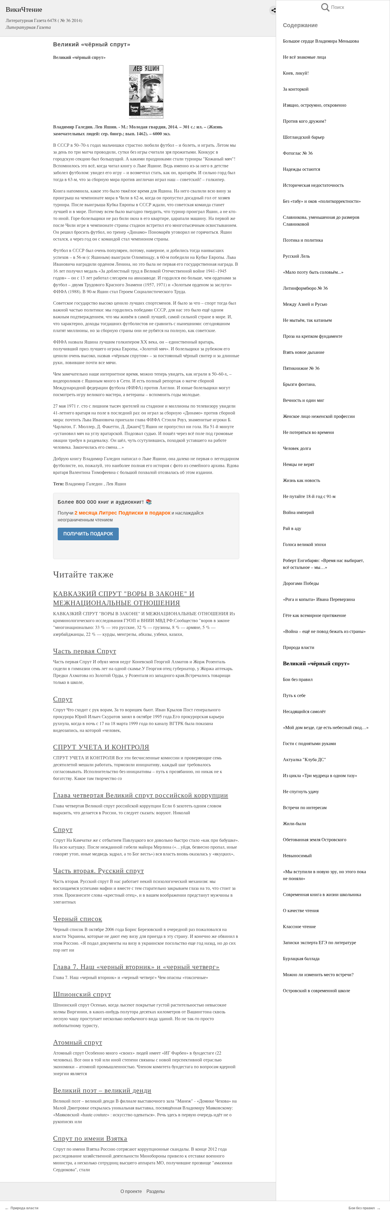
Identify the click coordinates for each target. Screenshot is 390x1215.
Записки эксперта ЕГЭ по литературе (319, 942)
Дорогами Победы (301, 583)
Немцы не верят (298, 464)
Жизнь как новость (301, 480)
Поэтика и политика (303, 240)
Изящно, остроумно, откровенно (314, 105)
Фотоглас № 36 (298, 153)
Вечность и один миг (303, 400)
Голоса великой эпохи (304, 544)
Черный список (77, 918)
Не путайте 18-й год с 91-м (309, 496)
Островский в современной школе (316, 990)
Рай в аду (292, 528)
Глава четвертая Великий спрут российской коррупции (140, 794)
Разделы (155, 1191)
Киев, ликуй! (296, 73)
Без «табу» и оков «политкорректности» (322, 201)
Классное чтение (299, 926)
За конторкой (296, 89)
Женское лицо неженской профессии (319, 416)
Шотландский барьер (303, 137)
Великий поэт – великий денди (102, 1090)
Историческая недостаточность (313, 185)
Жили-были (294, 823)
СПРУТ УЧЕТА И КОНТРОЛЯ (101, 746)
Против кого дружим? (304, 121)
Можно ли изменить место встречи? (318, 974)
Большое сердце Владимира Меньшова (321, 41)
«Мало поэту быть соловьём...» (313, 272)
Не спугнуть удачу (301, 791)
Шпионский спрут (82, 993)
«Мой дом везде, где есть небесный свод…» (326, 727)
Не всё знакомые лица (304, 57)
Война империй (298, 512)
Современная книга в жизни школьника (322, 894)
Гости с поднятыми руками (309, 743)
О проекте (131, 1191)
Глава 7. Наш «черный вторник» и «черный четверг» (136, 966)
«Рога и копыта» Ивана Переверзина (319, 599)
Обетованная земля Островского (314, 839)
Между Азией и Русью (305, 304)
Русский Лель (296, 256)
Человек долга (297, 448)
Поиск (332, 7)
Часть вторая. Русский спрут (98, 870)
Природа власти (298, 647)
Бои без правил (298, 679)
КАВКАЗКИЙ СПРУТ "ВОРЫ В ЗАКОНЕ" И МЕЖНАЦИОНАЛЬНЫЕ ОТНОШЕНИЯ (123, 598)
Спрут (63, 698)
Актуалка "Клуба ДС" (304, 759)
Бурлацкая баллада (301, 958)
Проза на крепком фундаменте (312, 336)
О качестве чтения (301, 910)
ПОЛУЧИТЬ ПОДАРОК (88, 533)
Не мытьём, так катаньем (307, 320)
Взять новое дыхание (303, 352)
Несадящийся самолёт (304, 711)
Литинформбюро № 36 (305, 288)
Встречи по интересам (305, 807)
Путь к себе (294, 695)
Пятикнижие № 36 (301, 368)
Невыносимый (297, 855)
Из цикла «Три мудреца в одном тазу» (320, 775)
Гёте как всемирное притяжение (314, 615)
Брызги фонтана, (299, 384)
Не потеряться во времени (308, 432)
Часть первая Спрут (84, 650)
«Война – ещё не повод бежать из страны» (324, 631)
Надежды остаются (301, 169)
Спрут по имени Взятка (90, 1138)
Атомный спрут (77, 1042)
